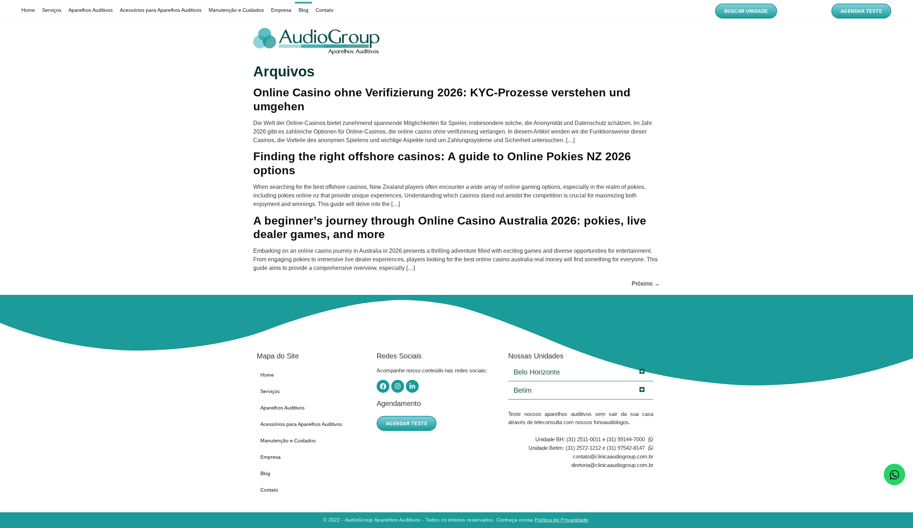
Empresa (281, 10)
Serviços (51, 10)
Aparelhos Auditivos (90, 10)
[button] (580, 372)
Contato (324, 10)
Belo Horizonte (537, 372)
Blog (303, 10)
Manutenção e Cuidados (236, 10)
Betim (523, 390)
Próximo (646, 284)
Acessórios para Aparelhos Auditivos (161, 10)
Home (28, 10)
